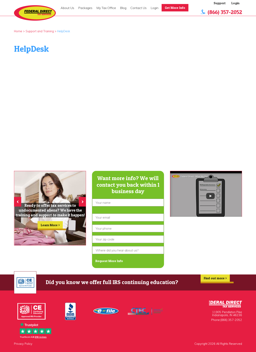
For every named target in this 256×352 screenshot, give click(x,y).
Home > (19, 31)
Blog (123, 8)
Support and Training (40, 31)
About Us (67, 8)
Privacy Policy (23, 344)
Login (154, 8)
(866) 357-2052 (225, 12)
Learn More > (50, 225)
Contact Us (138, 8)
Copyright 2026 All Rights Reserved (218, 344)
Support (220, 3)
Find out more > (215, 278)
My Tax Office (106, 8)
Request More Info (109, 261)
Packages (85, 8)
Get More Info (175, 8)
